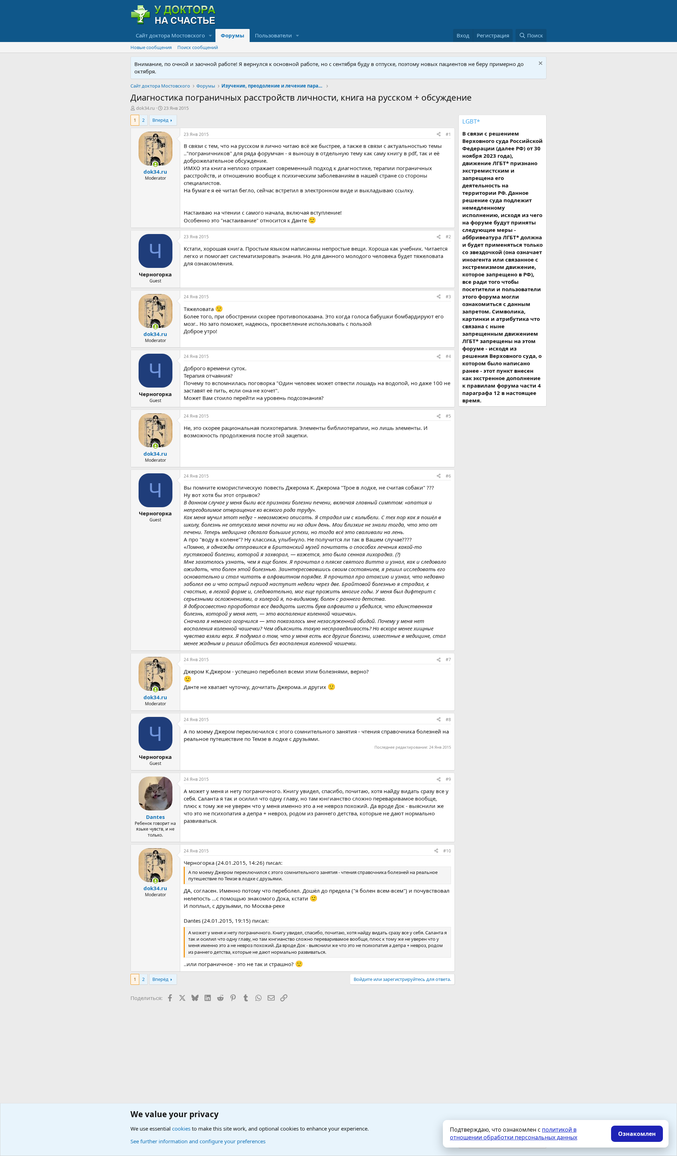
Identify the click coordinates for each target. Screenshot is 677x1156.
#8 (448, 720)
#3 (448, 297)
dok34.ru (145, 108)
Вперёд (160, 120)
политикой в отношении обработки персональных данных (513, 1133)
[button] (210, 35)
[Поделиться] (438, 135)
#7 (448, 660)
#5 (448, 416)
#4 (448, 356)
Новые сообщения (151, 47)
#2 (448, 237)
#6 (448, 476)
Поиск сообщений (197, 47)
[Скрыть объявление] (540, 64)
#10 (447, 851)
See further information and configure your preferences (198, 1141)
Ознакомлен (637, 1134)
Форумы (232, 35)
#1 (448, 134)
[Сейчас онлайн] (155, 164)
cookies (181, 1128)
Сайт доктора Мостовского (170, 35)
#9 (448, 779)
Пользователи (273, 35)
